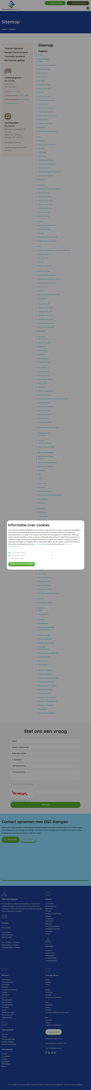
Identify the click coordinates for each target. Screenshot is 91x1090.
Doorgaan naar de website (22, 564)
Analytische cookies (18, 555)
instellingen (38, 544)
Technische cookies (18, 552)
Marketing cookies (17, 558)
